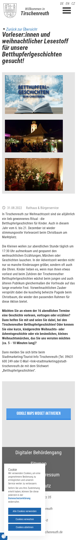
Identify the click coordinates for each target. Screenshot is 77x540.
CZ (73, 4)
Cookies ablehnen (24, 527)
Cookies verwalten (25, 519)
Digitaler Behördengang (38, 452)
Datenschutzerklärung (19, 498)
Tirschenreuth (35, 13)
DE (62, 4)
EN (67, 4)
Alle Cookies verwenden (25, 511)
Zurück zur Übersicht (21, 29)
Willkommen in (35, 9)
